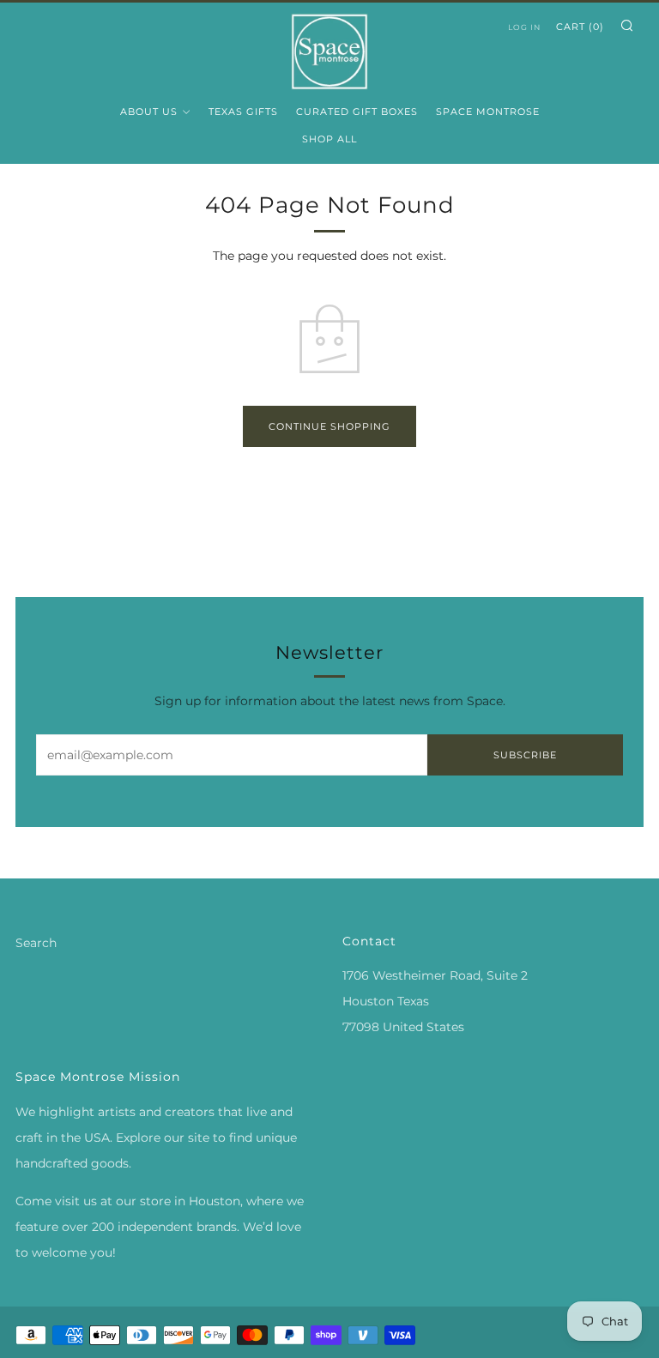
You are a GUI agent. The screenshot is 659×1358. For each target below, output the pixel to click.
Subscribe (525, 755)
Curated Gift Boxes (357, 112)
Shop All (329, 139)
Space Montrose (488, 112)
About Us (149, 112)
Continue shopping (329, 426)
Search (36, 943)
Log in (524, 27)
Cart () (580, 27)
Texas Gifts (243, 112)
